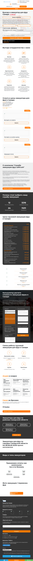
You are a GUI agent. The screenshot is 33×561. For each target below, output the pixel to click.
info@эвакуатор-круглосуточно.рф (9, 537)
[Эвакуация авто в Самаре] (11, 1)
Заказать (16, 560)
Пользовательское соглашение (9, 550)
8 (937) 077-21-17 (9, 6)
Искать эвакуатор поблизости (14, 493)
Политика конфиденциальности (23, 550)
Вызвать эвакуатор (8, 411)
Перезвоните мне (23, 6)
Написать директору (17, 556)
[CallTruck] (4, 501)
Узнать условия (6, 545)
